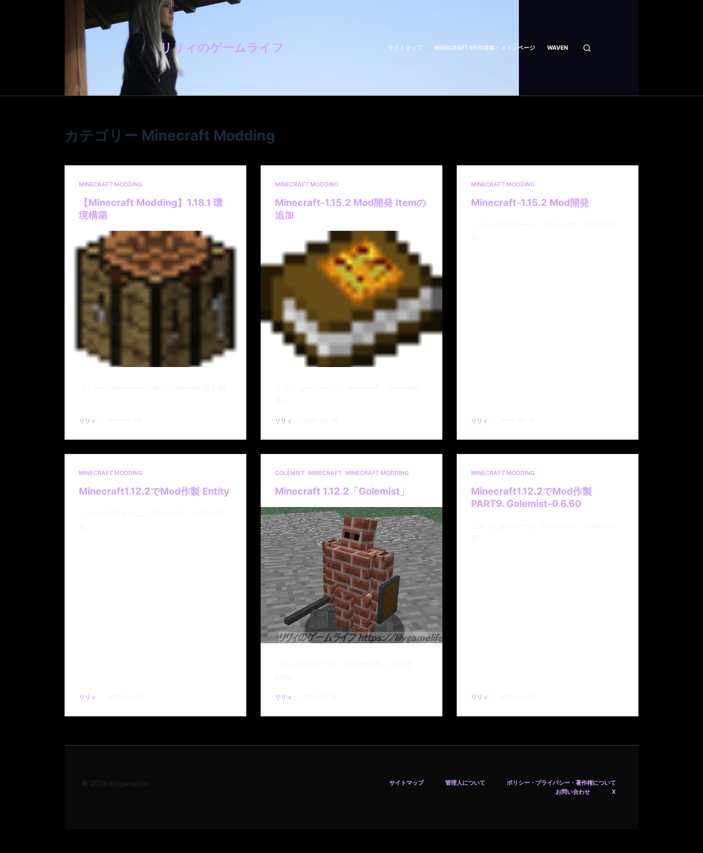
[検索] (587, 48)
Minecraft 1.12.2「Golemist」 (342, 491)
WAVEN (557, 47)
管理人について (465, 782)
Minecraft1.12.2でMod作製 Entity (154, 491)
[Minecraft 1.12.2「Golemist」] (351, 575)
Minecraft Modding (111, 184)
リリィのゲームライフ (222, 47)
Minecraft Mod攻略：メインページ (484, 47)
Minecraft (325, 472)
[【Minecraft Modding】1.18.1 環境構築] (155, 299)
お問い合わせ (573, 791)
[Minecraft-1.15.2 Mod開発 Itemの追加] (351, 299)
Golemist (290, 472)
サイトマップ (405, 47)
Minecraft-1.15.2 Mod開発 (530, 202)
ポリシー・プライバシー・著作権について (561, 782)
